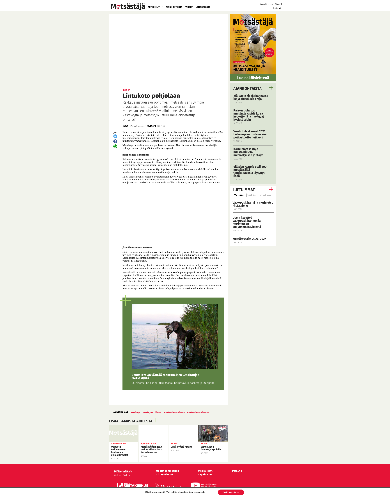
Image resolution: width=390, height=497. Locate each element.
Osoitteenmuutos (167, 470)
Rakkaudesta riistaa (174, 412)
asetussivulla (198, 492)
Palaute (237, 470)
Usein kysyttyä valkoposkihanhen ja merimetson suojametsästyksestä (247, 222)
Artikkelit (154, 7)
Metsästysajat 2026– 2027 (249, 239)
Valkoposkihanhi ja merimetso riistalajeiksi (253, 204)
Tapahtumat (206, 474)
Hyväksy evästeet (230, 492)
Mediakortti (206, 470)
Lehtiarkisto (203, 7)
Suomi (262, 4)
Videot (189, 7)
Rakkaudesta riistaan (198, 412)
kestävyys (148, 412)
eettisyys (135, 412)
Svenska (269, 4)
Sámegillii (279, 4)
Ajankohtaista (174, 7)
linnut (158, 412)
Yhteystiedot (164, 474)
